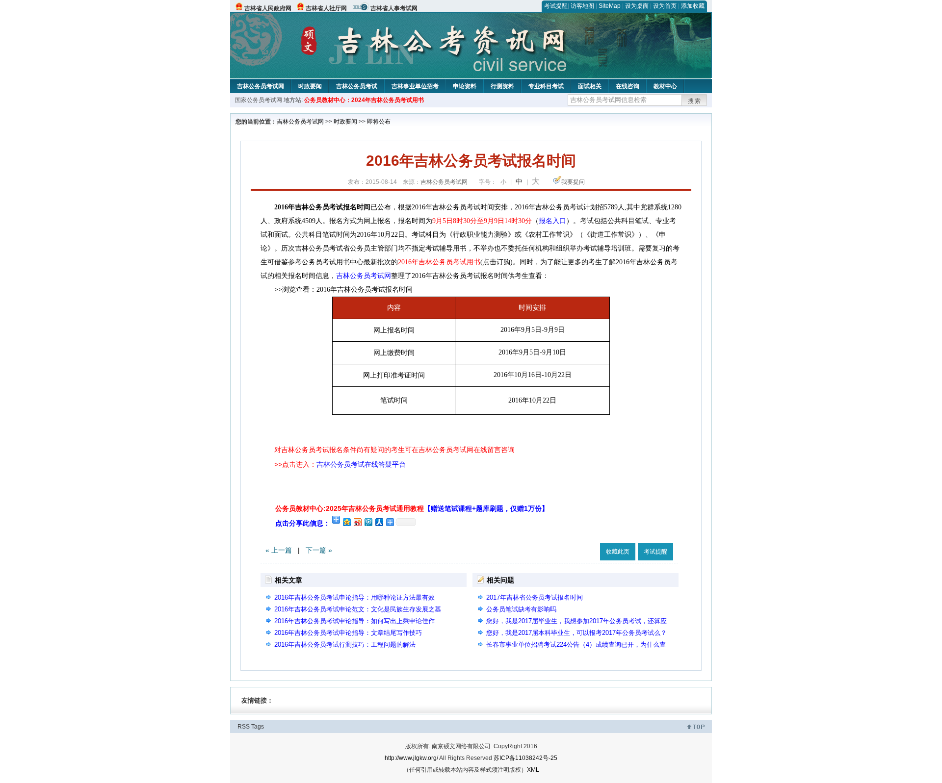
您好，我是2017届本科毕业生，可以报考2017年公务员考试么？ (576, 632)
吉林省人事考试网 (394, 8)
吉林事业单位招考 (415, 86)
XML (533, 769)
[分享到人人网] (378, 522)
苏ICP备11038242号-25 (525, 758)
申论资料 (464, 86)
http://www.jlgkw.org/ (411, 758)
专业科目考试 (546, 86)
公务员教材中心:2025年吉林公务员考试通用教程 (412, 508)
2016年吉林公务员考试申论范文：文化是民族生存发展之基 (357, 609)
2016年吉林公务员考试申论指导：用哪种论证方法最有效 (354, 597)
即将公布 (379, 121)
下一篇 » (319, 550)
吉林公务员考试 (356, 86)
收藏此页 (617, 551)
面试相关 (590, 86)
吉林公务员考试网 (260, 86)
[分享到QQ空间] (346, 522)
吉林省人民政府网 (267, 8)
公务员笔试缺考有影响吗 (521, 609)
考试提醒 (556, 5)
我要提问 (573, 181)
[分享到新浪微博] (357, 522)
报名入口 (552, 221)
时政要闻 (310, 86)
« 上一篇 (278, 550)
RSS (243, 726)
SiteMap (610, 5)
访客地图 (582, 5)
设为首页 (665, 5)
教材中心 (665, 86)
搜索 (695, 101)
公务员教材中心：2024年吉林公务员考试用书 (364, 100)
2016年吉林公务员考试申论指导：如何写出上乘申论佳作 (354, 621)
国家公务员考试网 (258, 100)
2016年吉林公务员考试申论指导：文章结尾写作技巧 (348, 632)
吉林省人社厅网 (326, 8)
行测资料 (502, 86)
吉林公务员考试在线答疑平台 (361, 464)
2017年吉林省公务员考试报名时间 (534, 597)
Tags (257, 726)
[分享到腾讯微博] (368, 522)
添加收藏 (693, 5)
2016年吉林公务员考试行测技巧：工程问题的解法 (345, 644)
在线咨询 (627, 86)
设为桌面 (637, 5)
